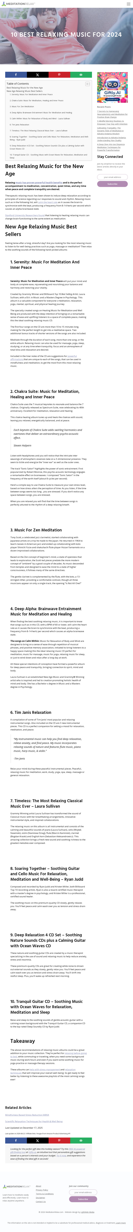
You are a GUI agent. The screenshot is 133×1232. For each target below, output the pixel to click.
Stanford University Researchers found (25, 215)
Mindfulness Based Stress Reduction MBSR (27, 1114)
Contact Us (41, 1201)
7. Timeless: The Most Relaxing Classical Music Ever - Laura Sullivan (38, 130)
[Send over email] (81, 75)
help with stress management (45, 1069)
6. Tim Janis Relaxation (19, 124)
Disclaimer (40, 1197)
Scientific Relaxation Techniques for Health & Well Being (34, 1121)
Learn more (120, 1223)
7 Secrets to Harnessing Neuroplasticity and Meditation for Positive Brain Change (112, 114)
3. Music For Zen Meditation (22, 106)
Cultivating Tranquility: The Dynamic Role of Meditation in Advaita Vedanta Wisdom (110, 130)
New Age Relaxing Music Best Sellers (24, 91)
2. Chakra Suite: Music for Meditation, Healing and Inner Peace (36, 100)
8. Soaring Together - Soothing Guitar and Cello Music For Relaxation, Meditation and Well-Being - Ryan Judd (49, 138)
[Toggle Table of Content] (86, 84)
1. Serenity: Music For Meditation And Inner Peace (31, 94)
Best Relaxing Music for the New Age (25, 87)
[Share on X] (38, 75)
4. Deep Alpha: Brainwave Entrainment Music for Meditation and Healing (41, 112)
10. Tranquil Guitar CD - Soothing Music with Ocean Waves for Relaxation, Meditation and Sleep (48, 156)
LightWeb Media (87, 1212)
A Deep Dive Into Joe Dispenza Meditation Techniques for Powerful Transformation (111, 147)
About (38, 1186)
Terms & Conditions (45, 1193)
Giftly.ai (32, 1152)
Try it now (61, 1155)
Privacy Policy (42, 1190)
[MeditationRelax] (18, 4)
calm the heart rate (48, 202)
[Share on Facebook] (16, 75)
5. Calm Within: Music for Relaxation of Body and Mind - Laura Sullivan (40, 118)
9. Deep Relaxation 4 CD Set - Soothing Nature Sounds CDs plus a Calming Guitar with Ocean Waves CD (47, 147)
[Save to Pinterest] (59, 75)
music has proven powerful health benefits (38, 182)
